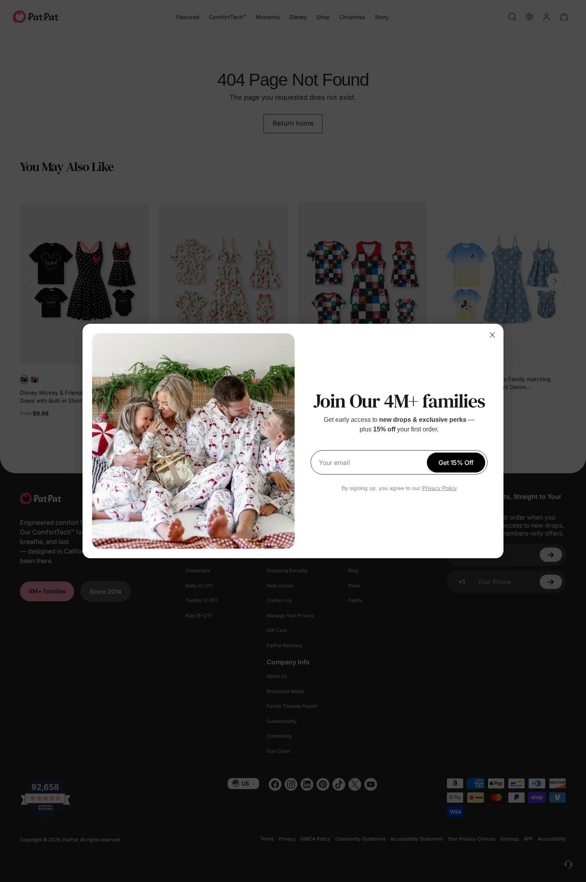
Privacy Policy (439, 488)
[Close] (492, 335)
